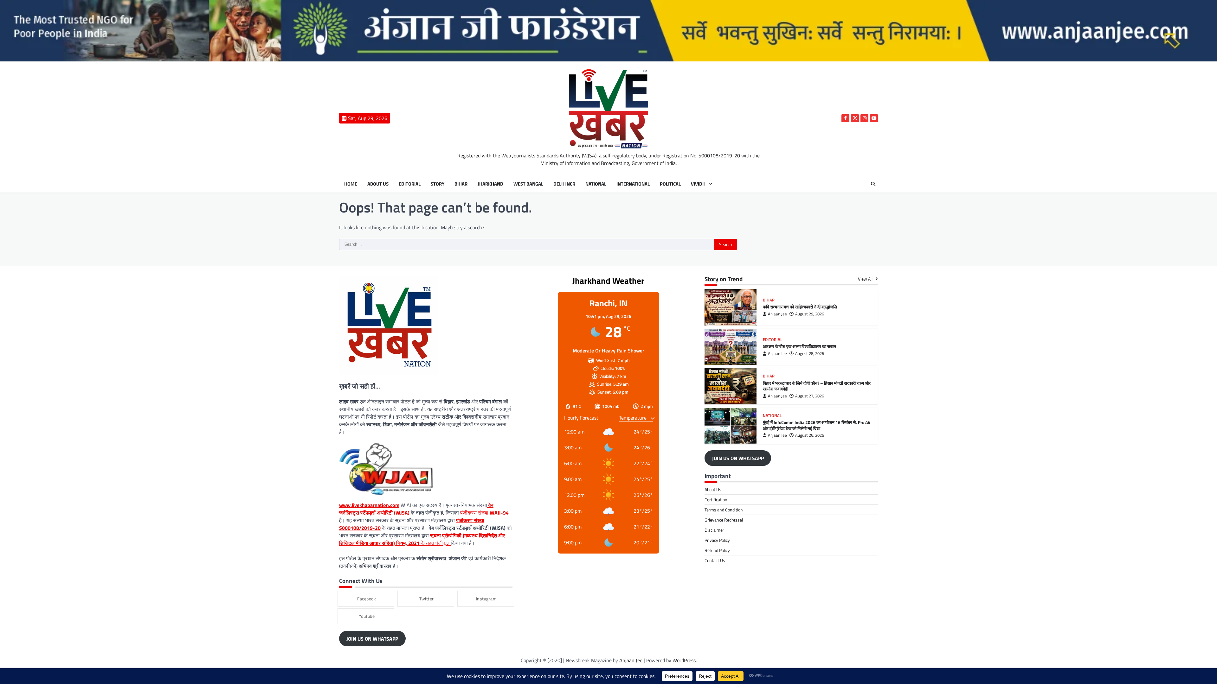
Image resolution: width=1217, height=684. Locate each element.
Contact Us (715, 560)
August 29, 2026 (809, 314)
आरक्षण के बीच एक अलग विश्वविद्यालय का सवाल (799, 346)
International (633, 183)
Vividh (698, 183)
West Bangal (528, 183)
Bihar (460, 183)
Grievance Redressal (724, 519)
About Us (378, 183)
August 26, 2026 (809, 435)
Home (350, 183)
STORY (437, 183)
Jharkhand (490, 183)
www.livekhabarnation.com (369, 505)
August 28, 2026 (809, 354)
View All (865, 279)
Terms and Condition (724, 509)
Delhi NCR (564, 183)
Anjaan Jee (777, 314)
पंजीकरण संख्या (484, 512)
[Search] (873, 184)
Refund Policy (717, 550)
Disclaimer (714, 530)
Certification (716, 499)
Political (670, 183)
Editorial (410, 183)
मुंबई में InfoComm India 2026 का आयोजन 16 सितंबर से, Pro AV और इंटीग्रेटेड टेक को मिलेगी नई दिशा (816, 425)
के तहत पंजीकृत (422, 539)
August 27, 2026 (809, 396)
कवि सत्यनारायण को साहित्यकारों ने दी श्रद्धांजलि (800, 306)
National (595, 183)
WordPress (684, 660)
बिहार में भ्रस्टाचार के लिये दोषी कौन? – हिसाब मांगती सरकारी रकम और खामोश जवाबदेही (817, 386)
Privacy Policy (717, 540)
